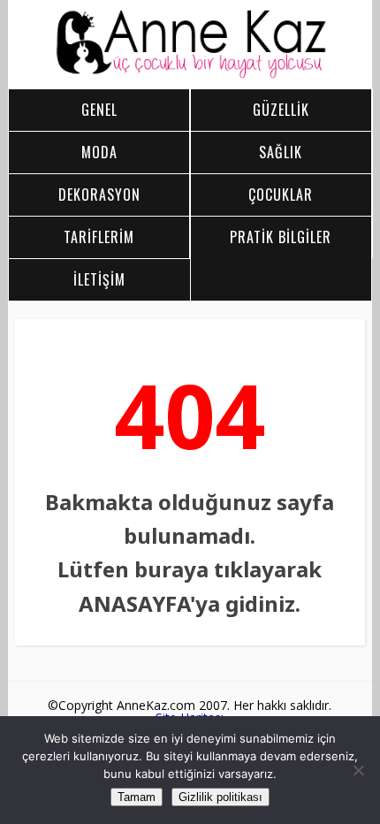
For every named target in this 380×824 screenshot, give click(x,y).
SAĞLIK (280, 152)
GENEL (99, 109)
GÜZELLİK (281, 109)
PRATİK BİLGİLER (280, 237)
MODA (99, 152)
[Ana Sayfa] (190, 74)
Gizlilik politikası (220, 797)
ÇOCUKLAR (280, 194)
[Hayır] (358, 770)
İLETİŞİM (99, 279)
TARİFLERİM (99, 237)
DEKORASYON (99, 194)
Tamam (137, 797)
